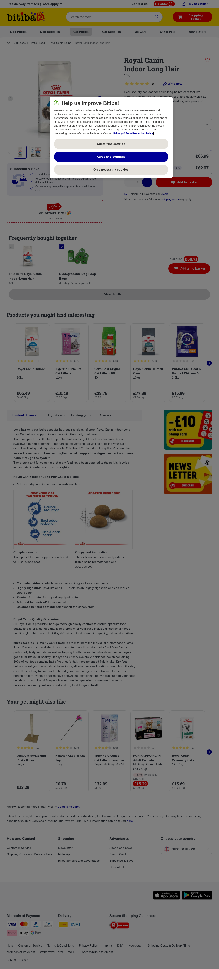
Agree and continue (111, 156)
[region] (111, 137)
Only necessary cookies (111, 169)
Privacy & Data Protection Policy (133, 133)
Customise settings (111, 143)
